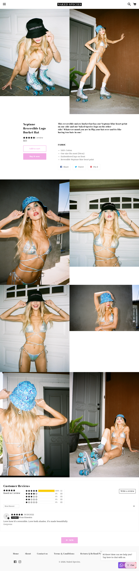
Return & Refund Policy (92, 553)
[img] (17, 514)
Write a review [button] (127, 491)
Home (16, 553)
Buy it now (35, 156)
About (28, 553)
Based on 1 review (11, 493)
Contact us (42, 553)
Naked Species (73, 562)
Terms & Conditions (64, 553)
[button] (29, 138)
